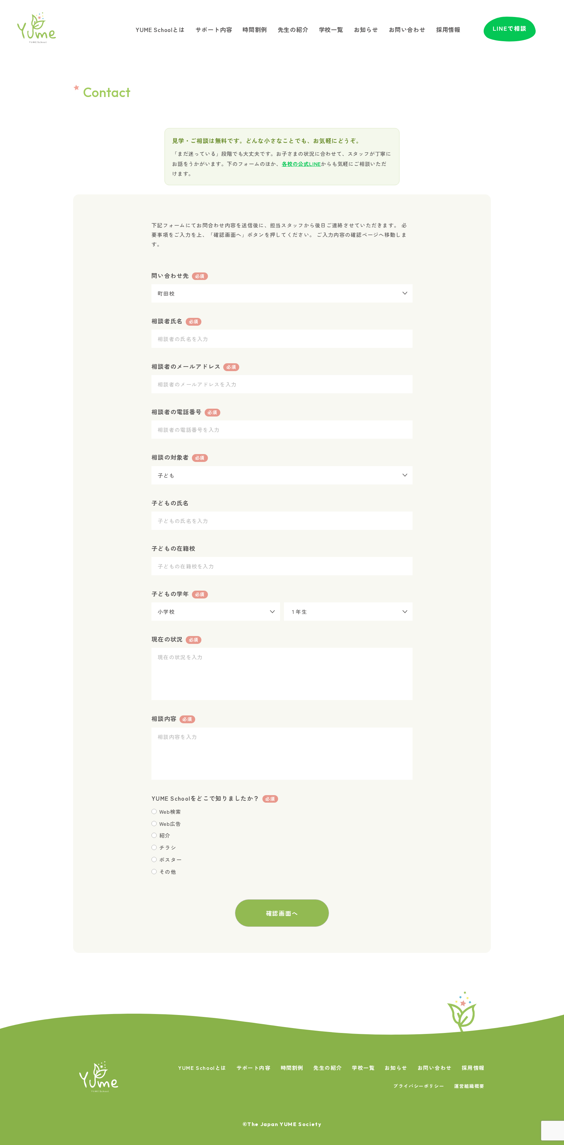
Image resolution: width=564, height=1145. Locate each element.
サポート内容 (214, 29)
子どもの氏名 (170, 503)
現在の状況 (174, 639)
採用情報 (448, 29)
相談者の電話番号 (184, 411)
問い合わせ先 (178, 275)
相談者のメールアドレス (193, 366)
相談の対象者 (178, 457)
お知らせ (366, 29)
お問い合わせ (407, 29)
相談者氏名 (174, 321)
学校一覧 (331, 29)
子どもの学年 (178, 593)
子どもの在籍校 (173, 548)
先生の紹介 (293, 29)
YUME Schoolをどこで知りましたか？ (213, 798)
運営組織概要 (469, 1086)
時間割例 (255, 29)
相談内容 (171, 718)
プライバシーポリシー (418, 1086)
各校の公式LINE (301, 164)
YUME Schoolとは (160, 29)
